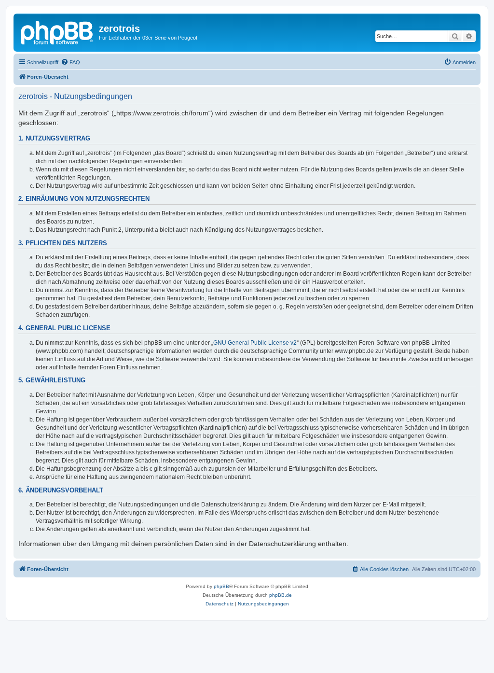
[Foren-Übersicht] (57, 31)
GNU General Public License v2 (255, 342)
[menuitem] (70, 62)
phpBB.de (280, 595)
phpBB (221, 586)
